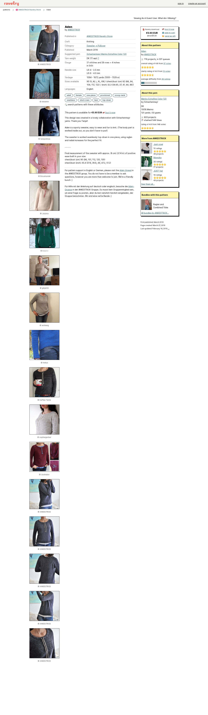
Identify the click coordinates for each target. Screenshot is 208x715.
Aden (143, 51)
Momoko (158, 157)
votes (167, 63)
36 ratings (166, 79)
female (79, 95)
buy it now (110, 112)
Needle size (70, 70)
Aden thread (125, 170)
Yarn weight (70, 58)
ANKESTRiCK (74, 30)
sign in (181, 3)
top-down (107, 100)
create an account (197, 3)
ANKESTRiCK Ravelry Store (29, 10)
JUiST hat (158, 171)
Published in (70, 36)
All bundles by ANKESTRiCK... (155, 213)
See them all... (148, 184)
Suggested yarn (72, 54)
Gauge (68, 62)
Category (69, 45)
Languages (70, 89)
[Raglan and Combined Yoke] (146, 209)
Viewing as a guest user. (155, 18)
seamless (71, 100)
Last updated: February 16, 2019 (155, 229)
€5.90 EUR (152, 32)
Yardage (69, 77)
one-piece (91, 95)
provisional (105, 95)
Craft (67, 41)
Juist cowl (158, 144)
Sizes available (72, 81)
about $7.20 (152, 36)
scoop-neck (120, 95)
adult (69, 95)
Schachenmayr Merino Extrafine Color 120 (106, 54)
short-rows (84, 100)
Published (69, 50)
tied (96, 100)
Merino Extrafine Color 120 (154, 99)
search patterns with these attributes (85, 104)
